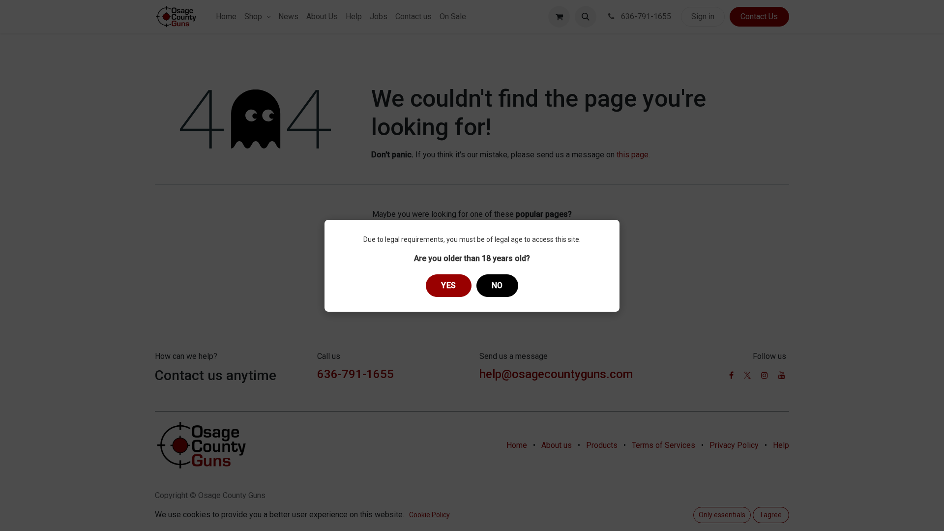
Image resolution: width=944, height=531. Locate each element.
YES (448, 285)
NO (497, 285)
